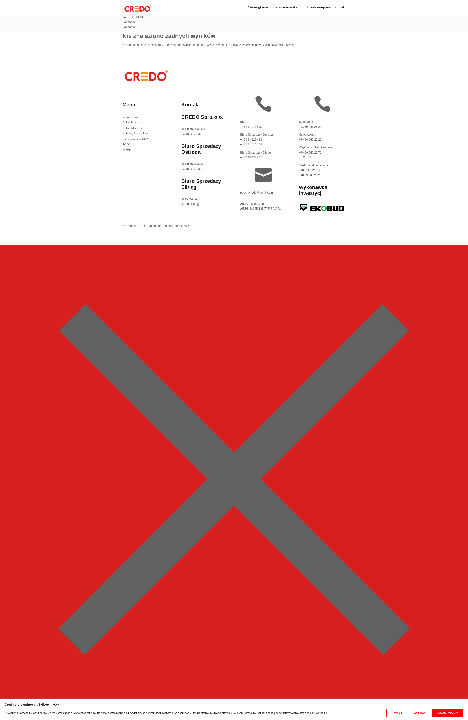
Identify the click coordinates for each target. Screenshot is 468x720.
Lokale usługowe (319, 7)
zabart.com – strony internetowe (168, 225)
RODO (126, 144)
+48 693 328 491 (251, 139)
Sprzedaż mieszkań (285, 7)
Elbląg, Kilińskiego (132, 128)
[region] (234, 709)
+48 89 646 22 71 (310, 152)
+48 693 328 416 (251, 157)
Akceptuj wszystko (447, 712)
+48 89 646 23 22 (310, 139)
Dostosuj (397, 712)
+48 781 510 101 (251, 144)
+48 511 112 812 (251, 126)
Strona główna (258, 7)
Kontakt (340, 7)
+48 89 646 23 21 (310, 126)
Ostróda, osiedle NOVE (135, 139)
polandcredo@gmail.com (256, 192)
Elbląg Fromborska (133, 122)
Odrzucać (419, 712)
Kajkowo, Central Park (135, 133)
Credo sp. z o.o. (135, 225)
